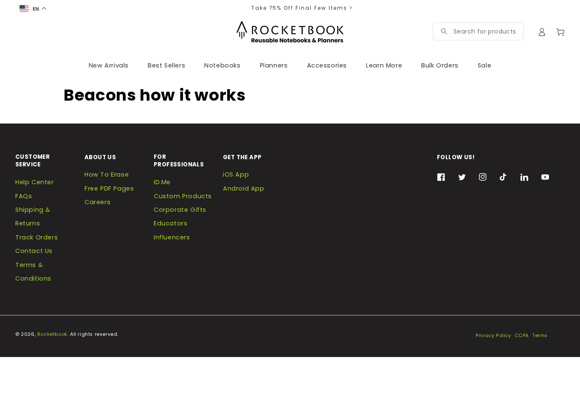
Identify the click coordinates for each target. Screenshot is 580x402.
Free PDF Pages (109, 188)
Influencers (172, 237)
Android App (244, 188)
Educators (170, 223)
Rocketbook (52, 334)
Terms (540, 335)
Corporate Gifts (180, 209)
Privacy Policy (493, 335)
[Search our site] (444, 31)
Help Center (34, 182)
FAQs (23, 196)
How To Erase (106, 174)
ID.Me (162, 182)
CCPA (522, 335)
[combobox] (484, 31)
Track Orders (36, 237)
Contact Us (34, 251)
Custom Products (183, 196)
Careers (97, 202)
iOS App (236, 174)
